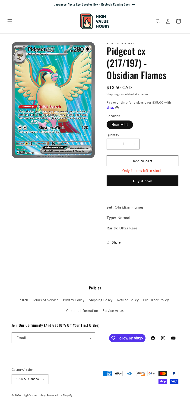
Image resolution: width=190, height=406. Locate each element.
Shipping (113, 94)
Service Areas (113, 311)
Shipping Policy (101, 300)
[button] (10, 21)
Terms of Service (46, 300)
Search (23, 300)
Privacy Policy (73, 300)
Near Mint (119, 125)
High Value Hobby (34, 395)
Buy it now (142, 181)
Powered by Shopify (60, 395)
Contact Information (82, 311)
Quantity (113, 135)
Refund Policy (128, 300)
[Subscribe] (90, 337)
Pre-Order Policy (156, 300)
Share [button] (116, 242)
